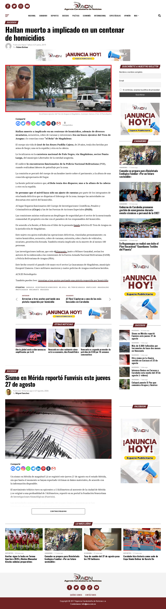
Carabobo (43, 15)
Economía (87, 15)
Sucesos (65, 15)
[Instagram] (28, 123)
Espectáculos (115, 15)
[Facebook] (18, 123)
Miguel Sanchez (22, 393)
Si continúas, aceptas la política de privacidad (141, 90)
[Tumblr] (53, 123)
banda (77, 225)
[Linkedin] (43, 123)
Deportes (54, 15)
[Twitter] (23, 123)
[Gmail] (58, 123)
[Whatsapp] (33, 123)
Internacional (100, 15)
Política (75, 15)
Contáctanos (90, 596)
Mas (135, 15)
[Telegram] (38, 123)
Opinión (127, 15)
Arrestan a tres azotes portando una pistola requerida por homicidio (73, 280)
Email (121, 81)
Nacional (32, 15)
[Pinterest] (48, 123)
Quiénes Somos (76, 596)
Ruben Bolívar (22, 47)
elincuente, (61, 251)
